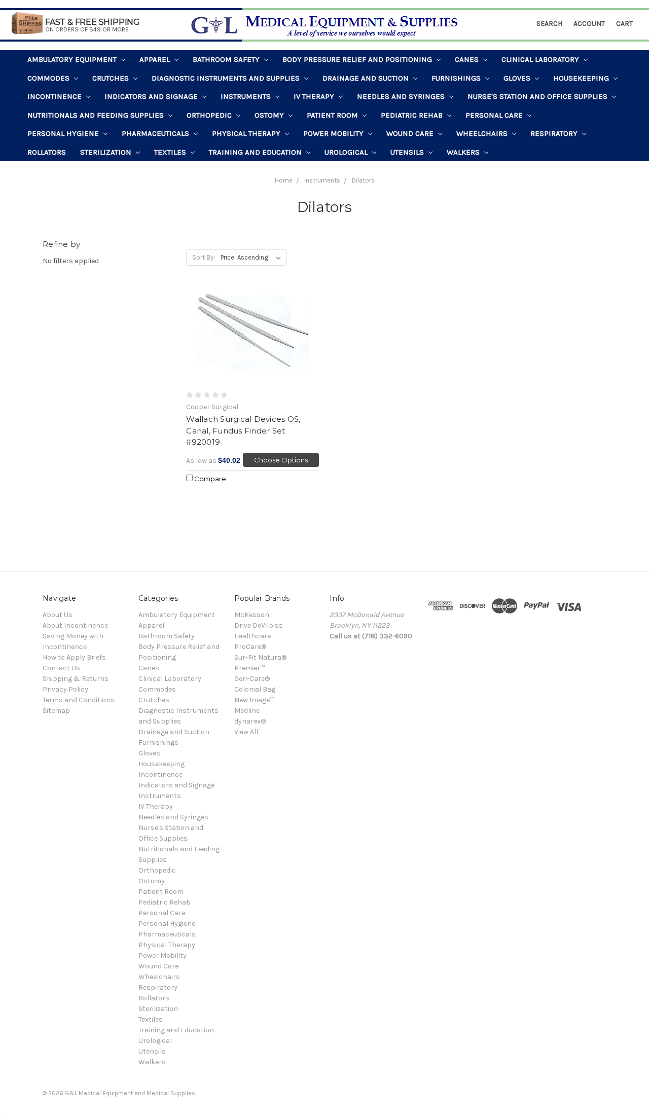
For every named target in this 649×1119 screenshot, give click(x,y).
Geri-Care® (252, 678)
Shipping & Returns (76, 678)
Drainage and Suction (366, 78)
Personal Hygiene (64, 133)
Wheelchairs (483, 133)
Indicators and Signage (152, 96)
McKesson (251, 614)
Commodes (49, 78)
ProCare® (250, 646)
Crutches (111, 78)
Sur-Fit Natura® (260, 657)
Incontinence (55, 96)
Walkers (464, 152)
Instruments (247, 96)
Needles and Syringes (402, 96)
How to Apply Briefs (74, 657)
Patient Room (333, 115)
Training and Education (256, 152)
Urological (347, 152)
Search (549, 23)
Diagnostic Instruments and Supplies (227, 78)
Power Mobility (334, 133)
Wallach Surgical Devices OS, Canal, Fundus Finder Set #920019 (243, 430)
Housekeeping (582, 78)
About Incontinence (75, 625)
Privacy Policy (65, 689)
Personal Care (495, 115)
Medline (247, 710)
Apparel (155, 59)
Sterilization (106, 152)
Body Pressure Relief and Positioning (358, 59)
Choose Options (281, 460)
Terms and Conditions (79, 700)
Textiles (171, 152)
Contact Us (61, 668)
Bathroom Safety (227, 59)
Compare (209, 479)
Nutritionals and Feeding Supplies (96, 115)
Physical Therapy (247, 133)
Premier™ (249, 668)
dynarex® (250, 721)
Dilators (363, 180)
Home (284, 180)
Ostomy (270, 115)
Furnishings (457, 78)
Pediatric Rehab (413, 115)
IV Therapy (315, 96)
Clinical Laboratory (541, 59)
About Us (58, 614)
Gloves (517, 78)
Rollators (46, 152)
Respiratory (555, 133)
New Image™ (254, 700)
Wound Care (411, 133)
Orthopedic (210, 115)
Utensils (408, 152)
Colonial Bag (254, 689)
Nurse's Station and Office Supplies (538, 96)
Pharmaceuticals (156, 133)
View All (246, 732)
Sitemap (56, 710)
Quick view (252, 337)
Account (589, 23)
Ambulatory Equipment (73, 59)
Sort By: (203, 257)
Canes (468, 59)
